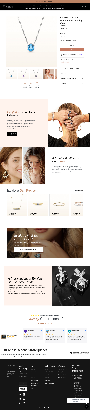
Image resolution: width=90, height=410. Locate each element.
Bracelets (34, 5)
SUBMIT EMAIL (23, 389)
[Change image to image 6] (11, 75)
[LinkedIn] (24, 403)
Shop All (47, 369)
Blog (32, 374)
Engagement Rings (49, 383)
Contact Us (48, 8)
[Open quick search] (79, 6)
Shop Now (12, 134)
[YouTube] (20, 394)
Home (25, 5)
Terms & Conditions (63, 374)
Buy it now (72, 49)
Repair (57, 5)
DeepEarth (48, 407)
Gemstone (62, 33)
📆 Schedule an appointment (58, 8)
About (26, 8)
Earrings (45, 5)
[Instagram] (24, 394)
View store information (65, 62)
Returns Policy (62, 377)
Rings (40, 5)
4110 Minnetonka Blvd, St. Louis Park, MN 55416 (78, 378)
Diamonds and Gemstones (35, 8)
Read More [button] (48, 341)
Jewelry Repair (34, 380)
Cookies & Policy (62, 369)
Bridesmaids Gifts (49, 372)
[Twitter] (20, 403)
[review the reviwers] (41, 330)
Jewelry (33, 377)
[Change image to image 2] (36, 75)
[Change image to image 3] (48, 75)
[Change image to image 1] (23, 75)
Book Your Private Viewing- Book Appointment (45, 1)
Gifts (43, 8)
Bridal (29, 5)
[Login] (83, 6)
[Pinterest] (24, 399)
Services (62, 5)
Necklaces (52, 5)
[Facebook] (20, 399)
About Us (33, 369)
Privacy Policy (61, 372)
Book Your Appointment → (29, 250)
